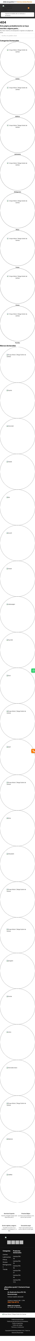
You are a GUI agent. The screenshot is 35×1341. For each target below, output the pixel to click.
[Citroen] (17, 792)
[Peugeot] (17, 970)
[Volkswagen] (17, 614)
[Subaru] (17, 1113)
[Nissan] (17, 578)
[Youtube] (17, 1242)
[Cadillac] (17, 1184)
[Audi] (17, 757)
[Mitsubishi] (17, 864)
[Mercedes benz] (17, 1077)
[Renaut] (17, 364)
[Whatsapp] (21, 1242)
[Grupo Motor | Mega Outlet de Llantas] (8, 8)
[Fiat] (17, 935)
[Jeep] (17, 721)
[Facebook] (9, 1242)
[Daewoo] (17, 1149)
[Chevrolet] (17, 436)
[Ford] (17, 685)
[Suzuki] (17, 543)
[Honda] (17, 1006)
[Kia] (17, 507)
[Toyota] (17, 400)
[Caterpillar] (17, 899)
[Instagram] (13, 1242)
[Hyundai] (17, 650)
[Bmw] (17, 828)
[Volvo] (17, 1042)
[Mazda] (17, 471)
